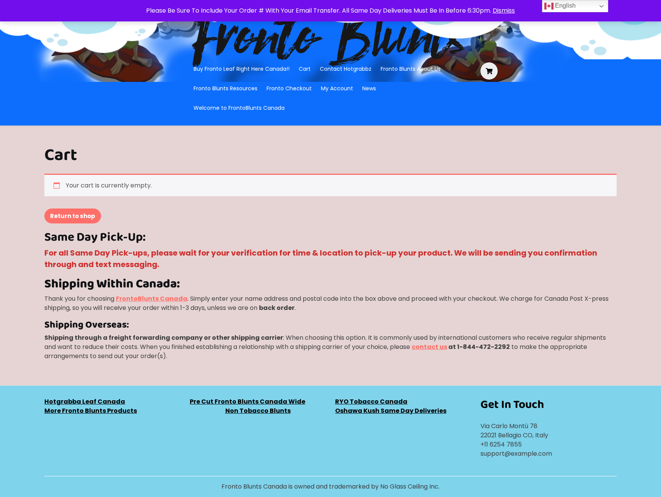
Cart (305, 69)
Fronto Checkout (289, 88)
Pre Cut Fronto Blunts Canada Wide (247, 401)
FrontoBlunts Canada (151, 298)
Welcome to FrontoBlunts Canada (239, 108)
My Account (337, 88)
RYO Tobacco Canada (371, 401)
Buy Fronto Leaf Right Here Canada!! (242, 69)
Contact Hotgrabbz (345, 69)
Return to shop (72, 216)
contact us (429, 346)
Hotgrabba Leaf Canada (84, 401)
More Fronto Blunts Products (90, 410)
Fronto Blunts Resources (225, 88)
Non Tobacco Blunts (258, 410)
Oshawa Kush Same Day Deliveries (390, 410)
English (565, 5)
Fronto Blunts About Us (411, 69)
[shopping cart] (489, 71)
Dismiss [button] (504, 10)
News (369, 88)
